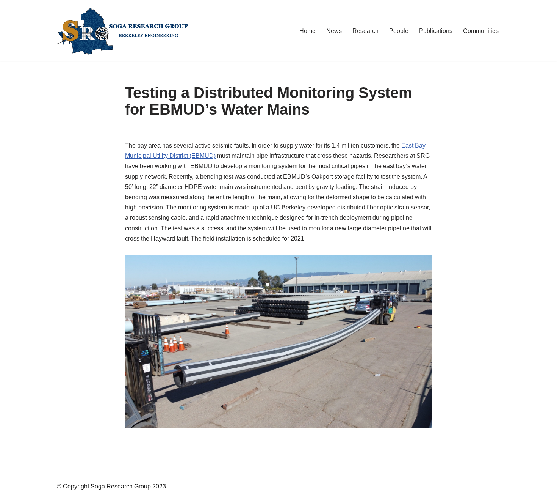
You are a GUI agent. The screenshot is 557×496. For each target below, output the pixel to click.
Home (307, 31)
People (398, 31)
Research (365, 31)
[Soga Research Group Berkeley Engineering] (125, 31)
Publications (435, 31)
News (334, 31)
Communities (481, 31)
